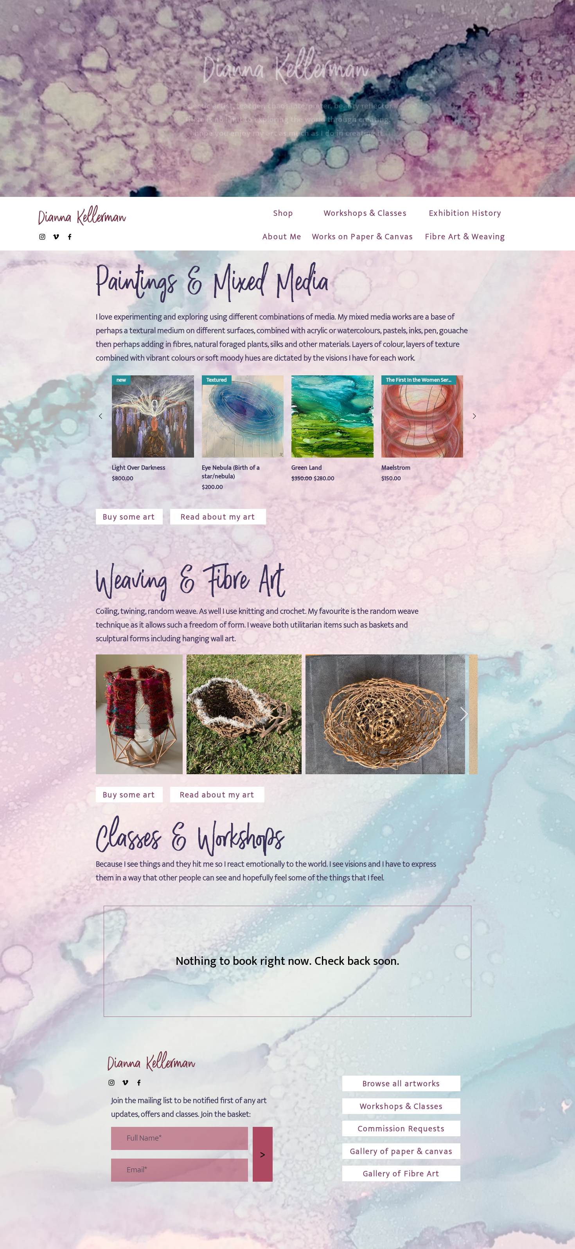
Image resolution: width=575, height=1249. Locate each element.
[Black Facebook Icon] (70, 237)
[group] (287, 433)
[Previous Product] (100, 416)
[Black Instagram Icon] (42, 237)
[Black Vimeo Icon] (56, 237)
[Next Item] (464, 714)
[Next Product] (474, 416)
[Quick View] (332, 416)
